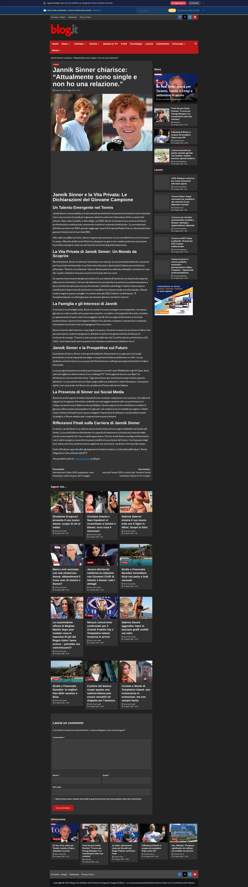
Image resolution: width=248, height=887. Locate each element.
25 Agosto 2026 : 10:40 (180, 143)
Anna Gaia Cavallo (60, 531)
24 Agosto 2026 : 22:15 (96, 590)
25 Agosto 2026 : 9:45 (180, 189)
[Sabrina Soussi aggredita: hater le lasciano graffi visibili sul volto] (136, 607)
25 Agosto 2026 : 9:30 (180, 210)
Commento (59, 737)
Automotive (162, 44)
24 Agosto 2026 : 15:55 (62, 703)
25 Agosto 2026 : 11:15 (179, 99)
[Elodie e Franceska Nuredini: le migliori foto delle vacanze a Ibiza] (67, 671)
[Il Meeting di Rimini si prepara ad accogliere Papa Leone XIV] (161, 136)
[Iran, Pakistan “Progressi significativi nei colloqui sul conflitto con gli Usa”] (183, 833)
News (65, 44)
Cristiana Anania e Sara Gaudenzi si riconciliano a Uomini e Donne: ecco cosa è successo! (101, 523)
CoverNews (177, 882)
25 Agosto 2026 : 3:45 (130, 533)
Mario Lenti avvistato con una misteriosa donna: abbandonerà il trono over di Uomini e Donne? (66, 576)
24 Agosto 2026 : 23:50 (62, 590)
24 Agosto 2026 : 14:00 (96, 706)
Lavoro (149, 44)
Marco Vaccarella (163, 99)
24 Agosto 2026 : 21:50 (131, 586)
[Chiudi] (203, 3)
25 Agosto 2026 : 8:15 (180, 164)
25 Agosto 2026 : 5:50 (96, 537)
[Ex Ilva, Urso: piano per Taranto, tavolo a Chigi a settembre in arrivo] (65, 833)
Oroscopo (177, 44)
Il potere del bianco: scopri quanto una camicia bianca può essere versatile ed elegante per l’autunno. (101, 693)
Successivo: (126, 472)
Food (124, 44)
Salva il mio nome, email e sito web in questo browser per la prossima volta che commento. (98, 799)
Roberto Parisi (118, 856)
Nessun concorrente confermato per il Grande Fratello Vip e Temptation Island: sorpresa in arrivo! (100, 629)
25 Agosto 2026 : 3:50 (180, 231)
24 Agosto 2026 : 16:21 (131, 639)
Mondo (174, 839)
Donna (93, 44)
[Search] (195, 44)
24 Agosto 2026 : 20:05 (62, 653)
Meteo (55, 50)
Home (55, 44)
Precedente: (73, 472)
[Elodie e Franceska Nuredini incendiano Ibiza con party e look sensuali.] (136, 555)
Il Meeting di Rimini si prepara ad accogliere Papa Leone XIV (181, 134)
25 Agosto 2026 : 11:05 (180, 125)
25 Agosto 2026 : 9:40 (61, 533)
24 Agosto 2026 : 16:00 (180, 278)
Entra (172, 10)
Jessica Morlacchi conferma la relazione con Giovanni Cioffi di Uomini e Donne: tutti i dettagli (101, 576)
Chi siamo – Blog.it (58, 17)
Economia (160, 82)
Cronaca (174, 105)
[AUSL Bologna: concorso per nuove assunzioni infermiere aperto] (161, 182)
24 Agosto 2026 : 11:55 (131, 706)
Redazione (72, 17)
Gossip (55, 64)
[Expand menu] (69, 44)
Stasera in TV (110, 44)
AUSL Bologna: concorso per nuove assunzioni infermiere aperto (182, 181)
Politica (173, 129)
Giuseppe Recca (178, 140)
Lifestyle (78, 44)
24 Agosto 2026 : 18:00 (96, 642)
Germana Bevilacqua (180, 161)
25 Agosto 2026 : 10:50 (121, 859)
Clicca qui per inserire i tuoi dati (188, 10)
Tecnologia (136, 44)
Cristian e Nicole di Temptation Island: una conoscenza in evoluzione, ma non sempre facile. (136, 693)
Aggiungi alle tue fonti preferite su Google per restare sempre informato (80, 3)
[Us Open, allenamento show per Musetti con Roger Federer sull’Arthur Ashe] (124, 833)
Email (106, 775)
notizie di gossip (82, 458)
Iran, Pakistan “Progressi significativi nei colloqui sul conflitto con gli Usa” (183, 848)
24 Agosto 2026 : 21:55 (180, 252)
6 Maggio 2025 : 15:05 (72, 90)
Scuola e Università (177, 147)
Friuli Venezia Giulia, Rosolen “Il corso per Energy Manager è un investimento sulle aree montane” (181, 113)
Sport (115, 839)
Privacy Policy (85, 17)
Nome (56, 775)
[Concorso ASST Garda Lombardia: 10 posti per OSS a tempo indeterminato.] (161, 243)
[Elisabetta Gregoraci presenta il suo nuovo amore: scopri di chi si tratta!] (67, 502)
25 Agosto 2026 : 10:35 (181, 856)
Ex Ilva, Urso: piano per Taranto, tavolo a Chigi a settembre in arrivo (174, 91)
